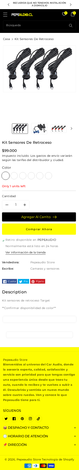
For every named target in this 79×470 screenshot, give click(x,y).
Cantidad (9, 196)
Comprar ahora (39, 229)
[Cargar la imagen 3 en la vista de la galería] (59, 128)
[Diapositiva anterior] (8, 4)
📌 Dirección (15, 445)
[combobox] (35, 25)
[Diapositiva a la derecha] (71, 128)
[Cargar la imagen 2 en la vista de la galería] (39, 128)
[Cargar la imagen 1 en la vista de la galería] (20, 128)
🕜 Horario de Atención (25, 436)
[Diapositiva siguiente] (70, 4)
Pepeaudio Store (29, 459)
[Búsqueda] (71, 26)
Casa (6, 39)
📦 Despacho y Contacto (26, 428)
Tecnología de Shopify (58, 459)
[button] (7, 15)
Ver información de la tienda (25, 252)
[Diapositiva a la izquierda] (7, 128)
